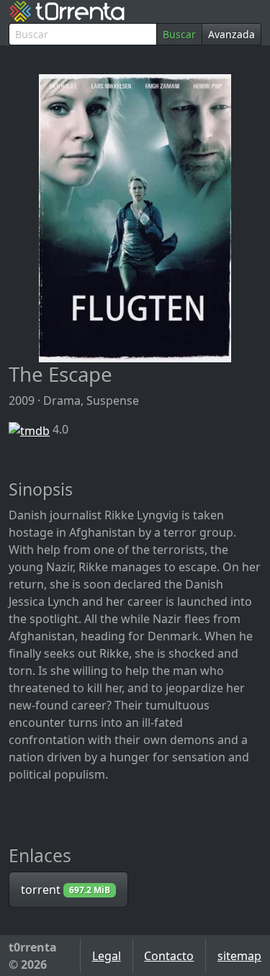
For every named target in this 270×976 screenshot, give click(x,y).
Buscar (179, 34)
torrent (65, 889)
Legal (106, 956)
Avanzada (231, 34)
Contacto (169, 956)
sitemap (239, 956)
